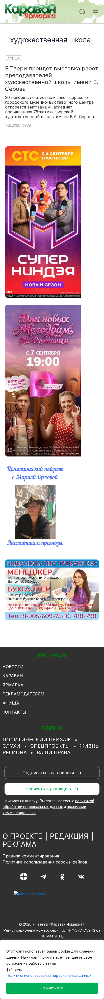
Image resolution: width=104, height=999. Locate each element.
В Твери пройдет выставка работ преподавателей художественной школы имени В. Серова (51, 78)
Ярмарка (13, 684)
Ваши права (53, 752)
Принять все (52, 988)
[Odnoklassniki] (62, 877)
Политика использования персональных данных (49, 975)
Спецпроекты (50, 746)
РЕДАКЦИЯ (69, 836)
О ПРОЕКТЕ (22, 836)
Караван (13, 675)
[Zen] (24, 876)
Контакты (14, 712)
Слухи (11, 746)
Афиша (13, 58)
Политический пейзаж (37, 740)
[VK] (81, 877)
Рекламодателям (23, 693)
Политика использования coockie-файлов (45, 862)
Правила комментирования (31, 855)
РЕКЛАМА (19, 844)
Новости (13, 666)
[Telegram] (43, 877)
